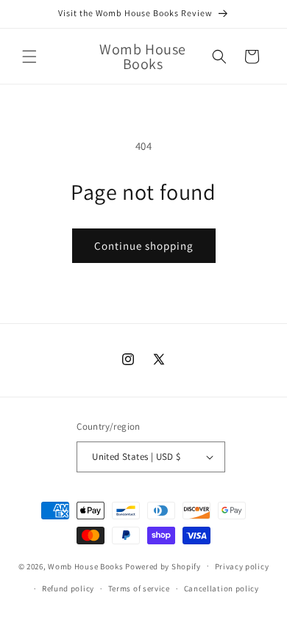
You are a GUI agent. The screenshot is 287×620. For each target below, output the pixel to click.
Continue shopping (144, 246)
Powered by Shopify (163, 565)
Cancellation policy (221, 588)
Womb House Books (86, 565)
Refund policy (68, 588)
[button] (29, 56)
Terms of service (139, 588)
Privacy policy (242, 566)
